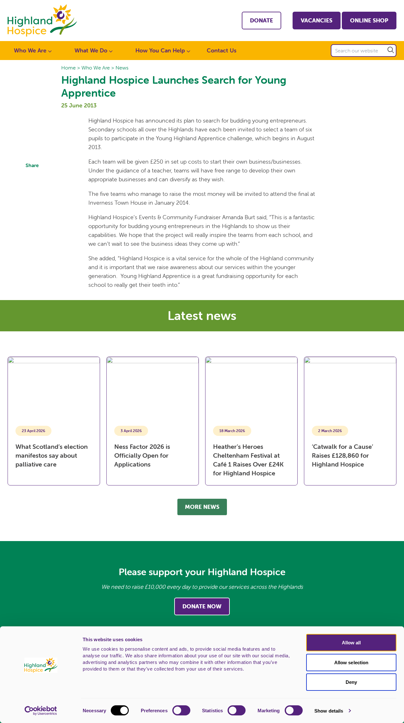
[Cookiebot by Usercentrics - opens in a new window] (40, 710)
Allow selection (351, 662)
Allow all (351, 642)
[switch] (181, 710)
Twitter (32, 192)
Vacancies (316, 20)
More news (202, 506)
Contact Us (221, 50)
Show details (328, 711)
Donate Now (202, 606)
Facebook (32, 177)
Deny (351, 682)
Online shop (369, 20)
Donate (261, 20)
